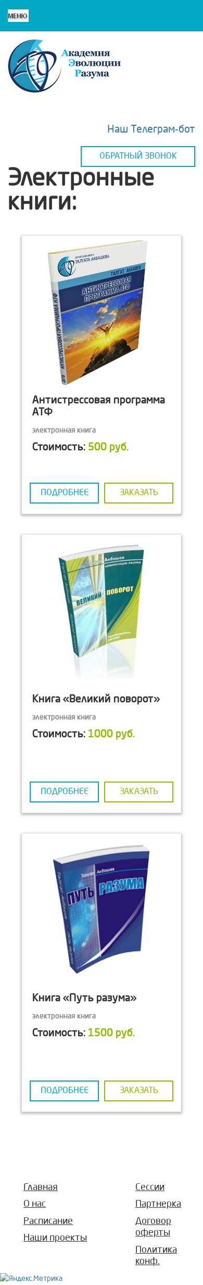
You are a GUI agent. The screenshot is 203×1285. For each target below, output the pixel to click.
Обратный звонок (138, 156)
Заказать (139, 493)
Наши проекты (55, 1238)
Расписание (48, 1221)
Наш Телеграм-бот (151, 130)
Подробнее (64, 493)
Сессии (149, 1187)
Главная (40, 1187)
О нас (34, 1204)
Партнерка (158, 1204)
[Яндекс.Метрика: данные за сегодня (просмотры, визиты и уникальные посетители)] (31, 1278)
